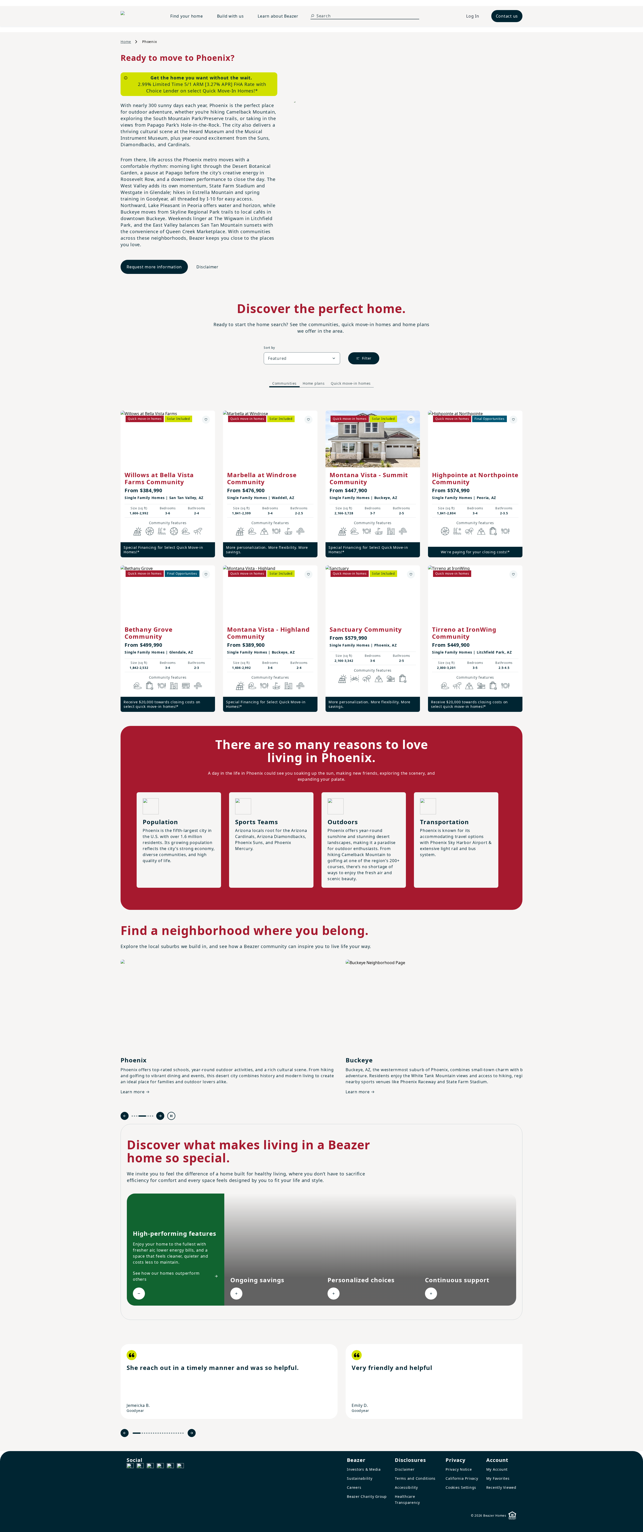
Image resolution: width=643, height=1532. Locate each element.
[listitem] (229, 1381)
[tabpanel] (321, 556)
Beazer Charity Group (367, 1496)
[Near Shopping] (493, 531)
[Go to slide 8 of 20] (155, 1433)
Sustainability (359, 1478)
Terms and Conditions (415, 1478)
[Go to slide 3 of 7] (136, 1116)
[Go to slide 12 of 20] (165, 1433)
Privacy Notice (459, 1469)
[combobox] (302, 358)
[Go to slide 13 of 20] (167, 1433)
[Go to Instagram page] (140, 1466)
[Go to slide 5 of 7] (145, 1116)
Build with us (230, 16)
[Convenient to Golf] (288, 531)
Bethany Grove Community (149, 632)
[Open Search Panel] (312, 16)
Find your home (186, 16)
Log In (472, 16)
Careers (354, 1487)
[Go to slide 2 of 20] (142, 1433)
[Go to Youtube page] (170, 1466)
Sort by (269, 347)
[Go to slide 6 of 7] (150, 1116)
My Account (497, 1469)
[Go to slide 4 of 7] (139, 1116)
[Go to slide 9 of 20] (158, 1433)
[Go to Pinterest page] (180, 1466)
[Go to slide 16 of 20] (174, 1433)
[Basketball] (150, 531)
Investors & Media (364, 1469)
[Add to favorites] (206, 420)
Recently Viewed (501, 1487)
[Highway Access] (300, 531)
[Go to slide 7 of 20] (153, 1433)
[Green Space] (186, 531)
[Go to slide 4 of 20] (146, 1433)
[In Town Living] (391, 531)
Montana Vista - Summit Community (369, 478)
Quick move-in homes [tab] (351, 383)
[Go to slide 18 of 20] (178, 1433)
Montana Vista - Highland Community (268, 632)
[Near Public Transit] (186, 686)
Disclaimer (207, 267)
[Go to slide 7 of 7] (152, 1116)
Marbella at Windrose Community (262, 478)
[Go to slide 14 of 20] (169, 1433)
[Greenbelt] (198, 531)
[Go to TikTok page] (150, 1466)
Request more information (154, 267)
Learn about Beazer (278, 16)
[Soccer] (174, 531)
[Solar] (138, 531)
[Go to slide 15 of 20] (171, 1433)
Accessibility (406, 1487)
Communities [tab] (284, 383)
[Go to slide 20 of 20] (183, 1433)
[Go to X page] (160, 1466)
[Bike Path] (355, 679)
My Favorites (498, 1478)
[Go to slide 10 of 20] (160, 1433)
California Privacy (462, 1478)
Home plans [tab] (314, 383)
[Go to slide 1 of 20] (137, 1433)
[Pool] (162, 531)
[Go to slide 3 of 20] (144, 1433)
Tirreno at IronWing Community (464, 632)
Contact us (507, 16)
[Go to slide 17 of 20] (176, 1433)
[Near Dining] (276, 531)
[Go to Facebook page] (130, 1466)
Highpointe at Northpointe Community (475, 478)
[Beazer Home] (139, 16)
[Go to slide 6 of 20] (151, 1433)
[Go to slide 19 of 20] (180, 1433)
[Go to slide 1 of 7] (132, 1116)
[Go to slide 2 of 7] (134, 1116)
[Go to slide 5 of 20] (149, 1433)
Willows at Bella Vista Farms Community (159, 478)
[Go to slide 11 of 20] (162, 1433)
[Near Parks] (391, 679)
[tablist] (321, 383)
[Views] (264, 531)
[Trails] (469, 531)
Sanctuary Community (366, 629)
